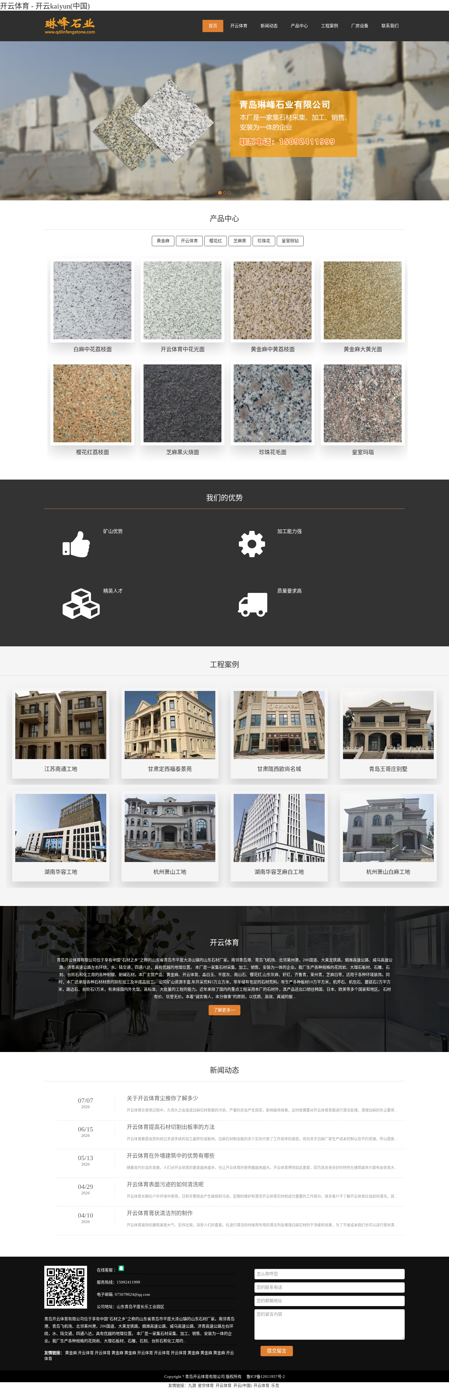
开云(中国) (242, 1385)
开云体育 (238, 26)
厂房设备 (359, 26)
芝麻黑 (239, 241)
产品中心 (299, 26)
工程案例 (329, 26)
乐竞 (275, 1385)
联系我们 (390, 26)
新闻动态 (269, 26)
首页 (213, 26)
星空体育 (206, 1385)
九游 (192, 1385)
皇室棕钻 (290, 241)
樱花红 (215, 241)
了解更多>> (224, 1010)
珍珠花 (263, 241)
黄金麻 (163, 241)
